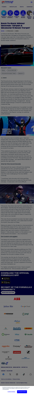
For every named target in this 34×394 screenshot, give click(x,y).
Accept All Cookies (22, 391)
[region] (17, 390)
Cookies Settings (11, 391)
